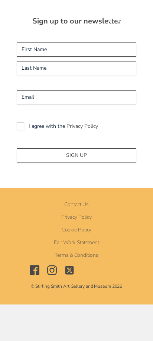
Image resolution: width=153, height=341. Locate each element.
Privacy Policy (82, 126)
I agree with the (63, 126)
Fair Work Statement (76, 242)
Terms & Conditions (76, 255)
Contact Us (76, 204)
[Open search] (77, 15)
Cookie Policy (77, 230)
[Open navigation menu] (60, 15)
